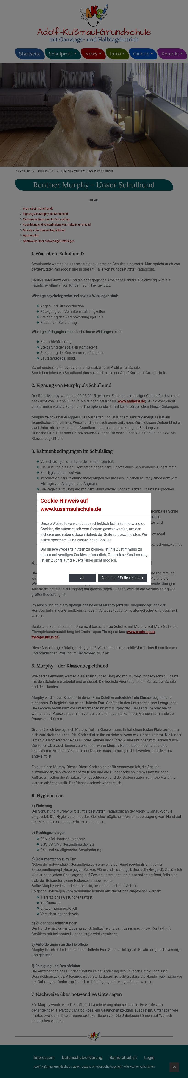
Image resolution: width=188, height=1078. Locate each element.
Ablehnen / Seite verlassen (122, 578)
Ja (82, 578)
